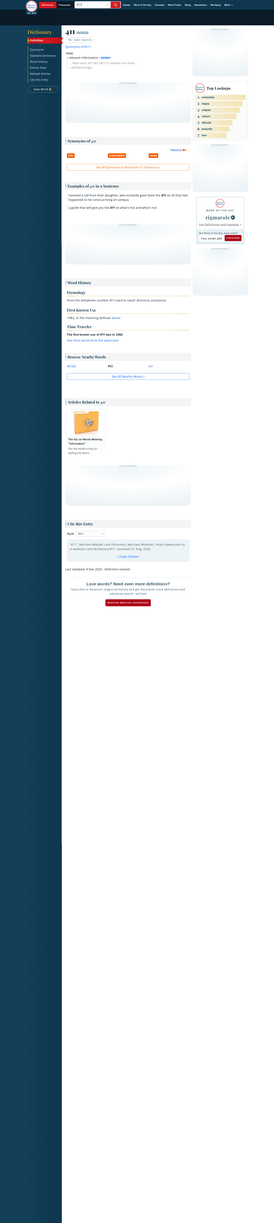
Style (70, 533)
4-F (151, 366)
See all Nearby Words (127, 376)
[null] (233, 217)
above (116, 318)
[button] (229, 5)
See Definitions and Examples (219, 224)
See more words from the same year (93, 340)
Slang (188, 5)
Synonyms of (77, 47)
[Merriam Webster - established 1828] (31, 4)
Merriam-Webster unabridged (128, 603)
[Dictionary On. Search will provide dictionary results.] (56, 5)
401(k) (71, 366)
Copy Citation (129, 556)
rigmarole (218, 217)
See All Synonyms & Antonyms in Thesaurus (127, 167)
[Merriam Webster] (220, 203)
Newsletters (200, 5)
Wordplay (216, 5)
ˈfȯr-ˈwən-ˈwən (78, 40)
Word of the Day (142, 5)
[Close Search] (107, 5)
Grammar (159, 5)
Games (126, 5)
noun (82, 32)
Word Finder (174, 5)
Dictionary (40, 32)
